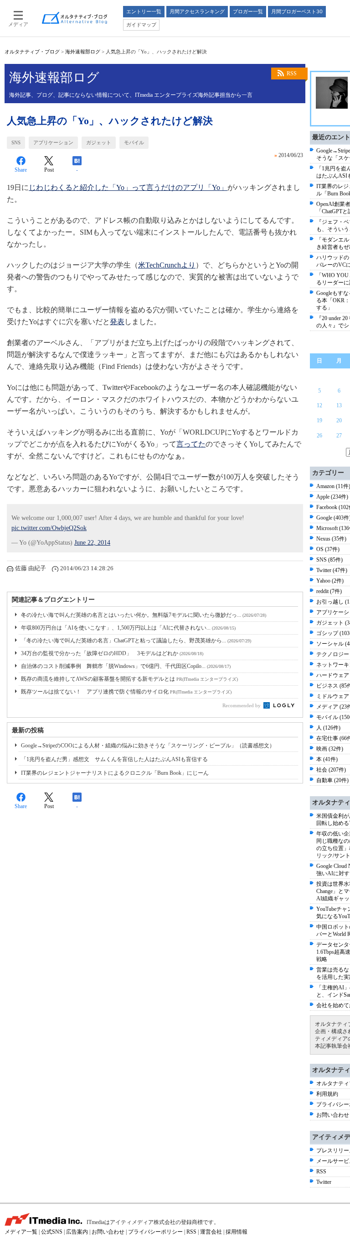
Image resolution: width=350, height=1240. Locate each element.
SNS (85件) (329, 560)
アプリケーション (53, 142)
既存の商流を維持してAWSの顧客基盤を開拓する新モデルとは (129, 679)
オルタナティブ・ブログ (32, 51)
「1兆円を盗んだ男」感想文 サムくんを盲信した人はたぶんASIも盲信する (114, 759)
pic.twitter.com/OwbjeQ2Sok (49, 528)
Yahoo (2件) (330, 581)
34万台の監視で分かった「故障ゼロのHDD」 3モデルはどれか (112, 653)
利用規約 (327, 1094)
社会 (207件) (331, 770)
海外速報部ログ (82, 51)
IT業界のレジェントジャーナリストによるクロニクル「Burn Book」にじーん (115, 773)
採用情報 (236, 1232)
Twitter (323, 1182)
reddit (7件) (329, 591)
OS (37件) (328, 549)
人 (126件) (328, 728)
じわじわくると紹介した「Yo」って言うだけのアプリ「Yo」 (128, 187)
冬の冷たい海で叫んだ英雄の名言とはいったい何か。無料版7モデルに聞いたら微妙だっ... (143, 615)
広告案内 (77, 1232)
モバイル (134, 142)
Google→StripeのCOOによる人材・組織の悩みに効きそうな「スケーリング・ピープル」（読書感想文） (148, 745)
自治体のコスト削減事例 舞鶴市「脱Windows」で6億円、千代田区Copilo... (126, 666)
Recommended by (242, 705)
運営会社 (211, 1232)
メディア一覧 (21, 1232)
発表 (117, 322)
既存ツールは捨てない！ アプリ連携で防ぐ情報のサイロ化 (126, 691)
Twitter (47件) (331, 570)
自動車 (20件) (332, 780)
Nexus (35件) (331, 539)
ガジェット (98, 142)
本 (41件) (327, 759)
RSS (292, 73)
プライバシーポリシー (155, 1232)
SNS (16, 142)
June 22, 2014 (92, 542)
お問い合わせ (332, 1115)
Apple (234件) (332, 497)
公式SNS (51, 1232)
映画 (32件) (329, 749)
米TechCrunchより (167, 265)
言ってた (191, 444)
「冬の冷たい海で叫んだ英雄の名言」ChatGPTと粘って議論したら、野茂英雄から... (136, 640)
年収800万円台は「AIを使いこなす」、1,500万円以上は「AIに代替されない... (128, 628)
